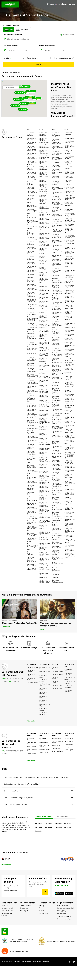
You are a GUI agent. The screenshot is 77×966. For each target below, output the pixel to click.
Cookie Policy (36, 961)
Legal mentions (26, 961)
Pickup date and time (10, 46)
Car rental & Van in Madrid (58, 823)
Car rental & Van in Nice (58, 827)
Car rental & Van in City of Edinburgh (48, 827)
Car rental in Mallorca (67, 823)
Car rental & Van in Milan (39, 823)
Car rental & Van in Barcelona (48, 823)
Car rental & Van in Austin (67, 827)
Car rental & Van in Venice (39, 827)
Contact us (45, 961)
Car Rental (5, 72)
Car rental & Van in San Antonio (39, 831)
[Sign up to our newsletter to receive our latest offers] (45, 892)
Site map (17, 961)
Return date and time (47, 46)
